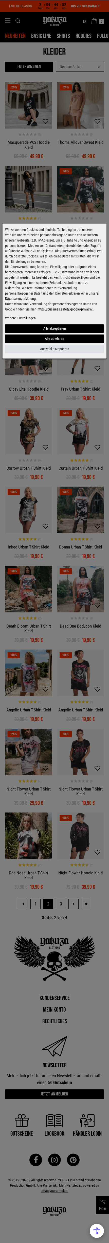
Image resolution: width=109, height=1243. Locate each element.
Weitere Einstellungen (20, 318)
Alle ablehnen (54, 339)
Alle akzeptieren (54, 328)
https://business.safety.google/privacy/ (65, 309)
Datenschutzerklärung (20, 299)
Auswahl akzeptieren (54, 349)
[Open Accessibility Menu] (97, 1231)
